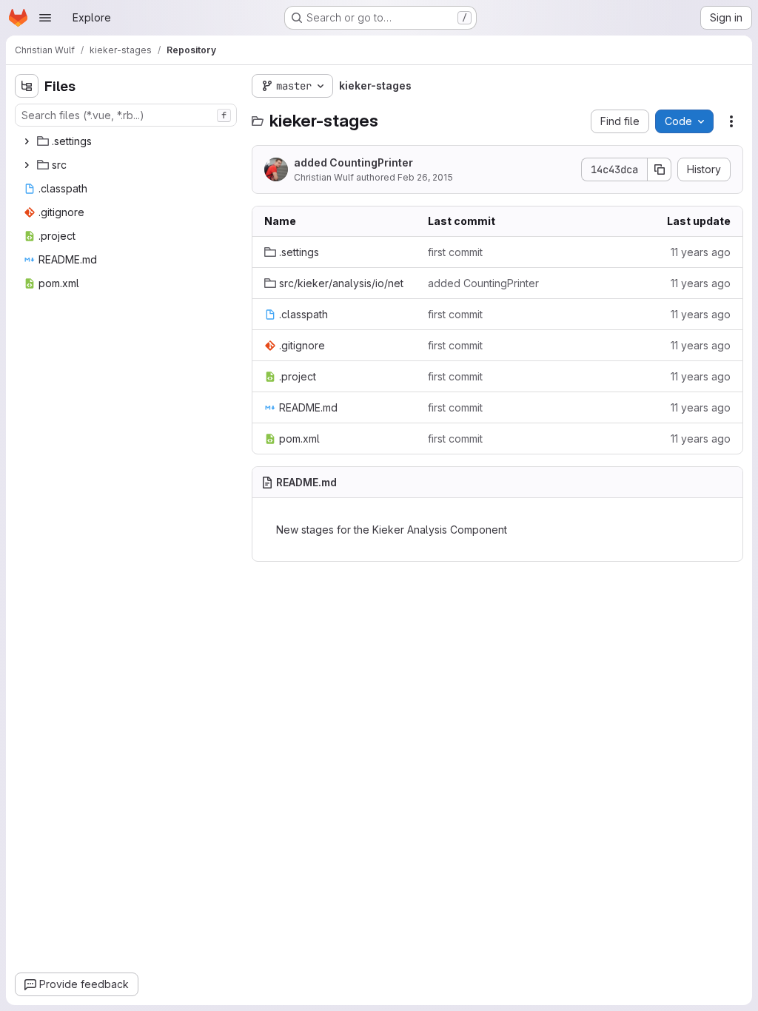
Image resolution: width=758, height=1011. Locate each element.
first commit (455, 252)
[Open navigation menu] (45, 18)
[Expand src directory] (27, 165)
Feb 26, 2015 (425, 177)
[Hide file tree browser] (26, 86)
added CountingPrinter (353, 162)
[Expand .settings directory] (27, 141)
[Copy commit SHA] (659, 169)
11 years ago (701, 252)
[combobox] (126, 115)
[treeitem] (127, 141)
